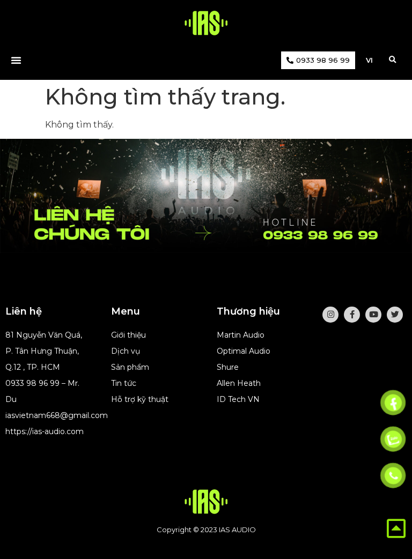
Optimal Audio (243, 351)
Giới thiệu (128, 335)
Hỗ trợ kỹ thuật (139, 399)
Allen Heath (239, 383)
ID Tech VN (238, 399)
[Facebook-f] (352, 315)
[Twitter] (395, 315)
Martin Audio (240, 335)
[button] (392, 60)
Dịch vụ (125, 351)
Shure (228, 367)
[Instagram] (330, 315)
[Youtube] (373, 315)
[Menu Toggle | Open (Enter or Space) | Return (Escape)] (16, 60)
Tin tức (123, 383)
